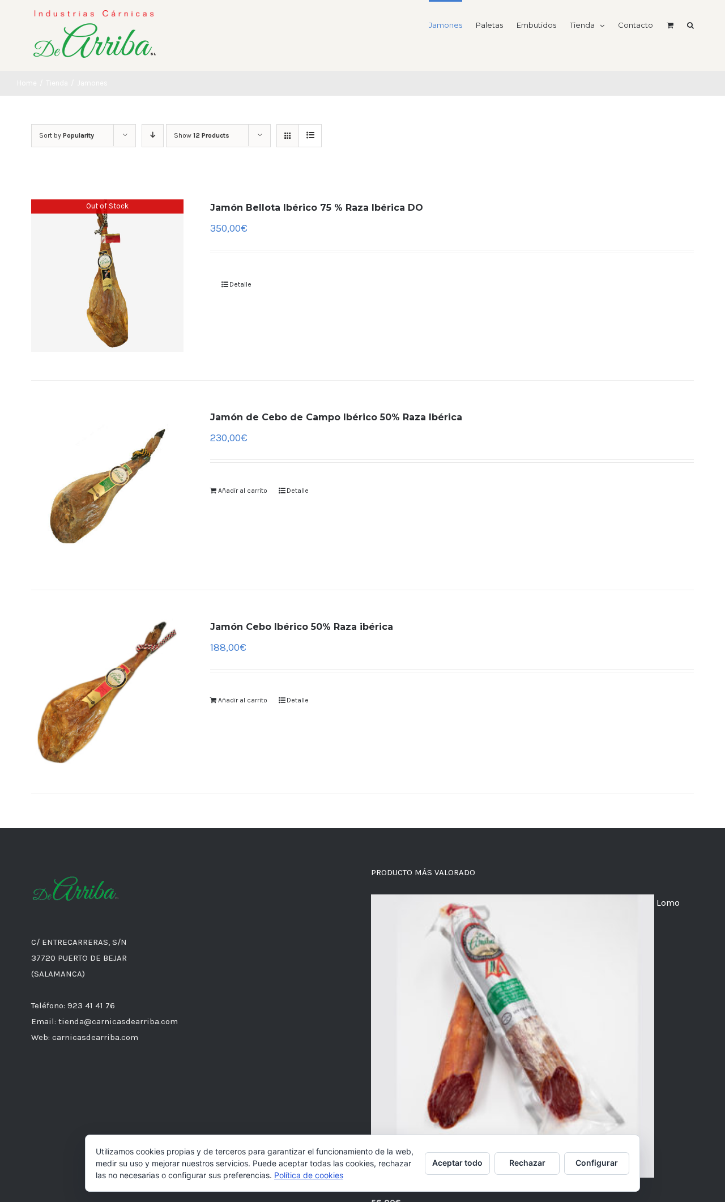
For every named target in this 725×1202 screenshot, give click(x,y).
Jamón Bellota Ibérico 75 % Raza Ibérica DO (316, 207)
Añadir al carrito (242, 491)
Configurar (596, 1162)
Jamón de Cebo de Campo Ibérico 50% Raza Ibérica (336, 417)
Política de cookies (308, 1175)
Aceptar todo (457, 1162)
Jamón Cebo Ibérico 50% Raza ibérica (301, 626)
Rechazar (527, 1162)
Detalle (240, 284)
